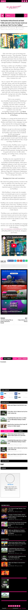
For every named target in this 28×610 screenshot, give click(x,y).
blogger (15, 358)
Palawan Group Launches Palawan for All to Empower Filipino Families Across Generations (16, 434)
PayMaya (21, 29)
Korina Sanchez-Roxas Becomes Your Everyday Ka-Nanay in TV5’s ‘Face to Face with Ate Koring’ (17, 524)
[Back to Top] (19, 606)
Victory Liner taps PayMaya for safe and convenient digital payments (14, 295)
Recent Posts (7, 431)
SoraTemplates (9, 608)
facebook (25, 358)
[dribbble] (13, 606)
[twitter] (24, 1)
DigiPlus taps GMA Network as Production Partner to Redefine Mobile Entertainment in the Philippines (16, 531)
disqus (19, 358)
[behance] (17, 606)
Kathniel (3, 29)
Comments (20, 431)
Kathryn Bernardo (9, 29)
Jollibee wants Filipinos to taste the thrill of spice (17, 405)
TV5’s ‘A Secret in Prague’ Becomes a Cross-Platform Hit (17, 509)
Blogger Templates (22, 608)
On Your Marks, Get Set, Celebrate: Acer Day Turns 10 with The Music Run (17, 448)
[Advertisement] (14, 341)
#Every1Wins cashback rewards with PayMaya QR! (12, 311)
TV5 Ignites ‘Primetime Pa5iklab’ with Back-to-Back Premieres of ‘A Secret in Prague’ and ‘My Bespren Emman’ (17, 516)
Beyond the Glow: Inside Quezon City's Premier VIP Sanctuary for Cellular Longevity (17, 425)
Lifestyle (16, 29)
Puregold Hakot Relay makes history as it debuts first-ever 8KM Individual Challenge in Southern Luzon (17, 419)
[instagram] (26, 1)
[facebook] (22, 1)
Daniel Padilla (21, 28)
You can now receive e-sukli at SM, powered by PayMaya (13, 281)
